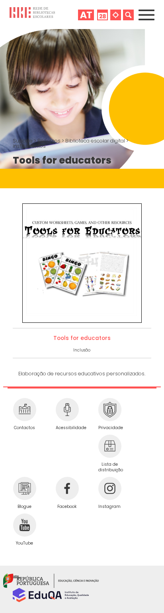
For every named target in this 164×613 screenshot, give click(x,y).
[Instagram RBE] (109, 488)
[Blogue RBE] (24, 488)
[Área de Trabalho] (86, 15)
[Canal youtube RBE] (24, 525)
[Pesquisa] (128, 15)
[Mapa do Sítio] (115, 15)
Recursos (49, 140)
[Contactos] (24, 409)
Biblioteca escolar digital (95, 140)
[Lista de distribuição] (109, 446)
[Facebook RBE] (67, 488)
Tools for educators (82, 338)
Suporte (23, 140)
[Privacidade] (109, 409)
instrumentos (29, 146)
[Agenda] (102, 15)
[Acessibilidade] (67, 409)
